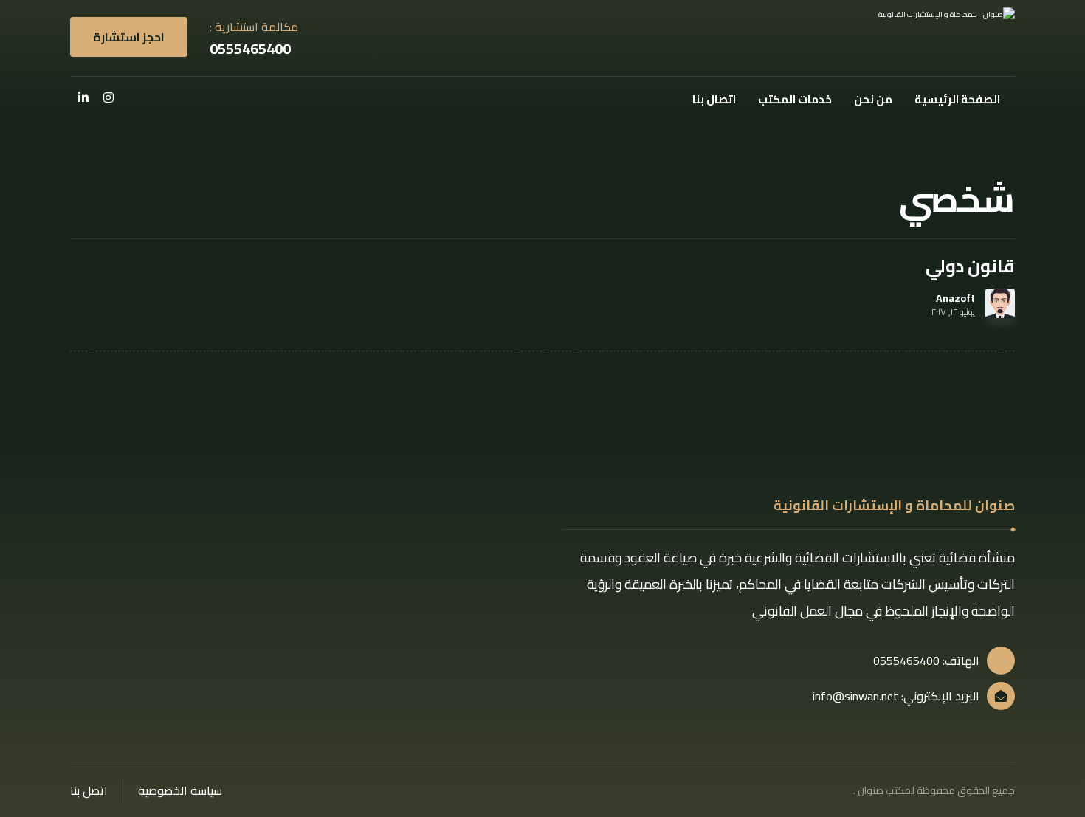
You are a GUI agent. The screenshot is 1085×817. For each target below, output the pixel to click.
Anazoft (955, 298)
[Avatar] (1000, 303)
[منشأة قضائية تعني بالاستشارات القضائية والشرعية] (926, 38)
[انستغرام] (108, 97)
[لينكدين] (83, 97)
